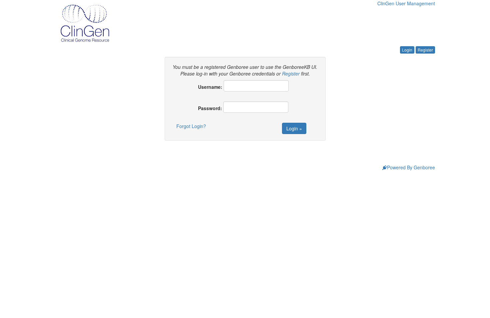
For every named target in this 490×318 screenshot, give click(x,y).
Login (407, 50)
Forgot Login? (191, 126)
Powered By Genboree (411, 167)
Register (425, 50)
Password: (210, 108)
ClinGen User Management (406, 3)
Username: (210, 86)
